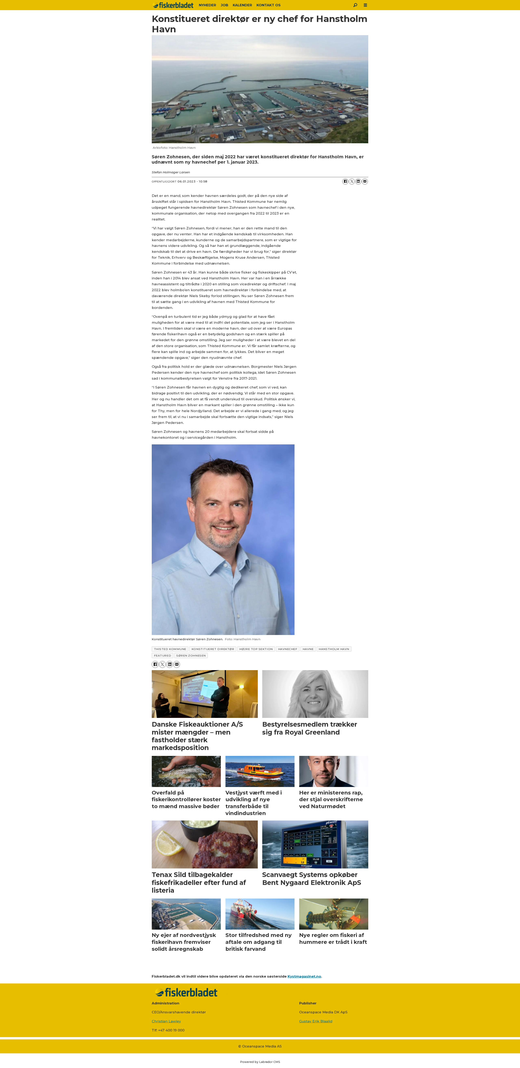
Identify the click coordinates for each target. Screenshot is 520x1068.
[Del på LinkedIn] (358, 181)
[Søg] (355, 5)
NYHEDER (207, 5)
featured (162, 655)
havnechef (287, 649)
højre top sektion (256, 649)
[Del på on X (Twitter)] (352, 181)
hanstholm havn (334, 649)
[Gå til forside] (173, 5)
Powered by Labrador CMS (260, 1062)
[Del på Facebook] (345, 181)
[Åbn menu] (365, 5)
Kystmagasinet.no (304, 976)
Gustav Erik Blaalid (315, 1021)
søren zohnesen (191, 655)
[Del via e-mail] (365, 181)
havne (308, 649)
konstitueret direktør (213, 649)
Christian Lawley (166, 1021)
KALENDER (242, 5)
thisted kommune (170, 649)
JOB (224, 5)
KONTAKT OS (269, 5)
